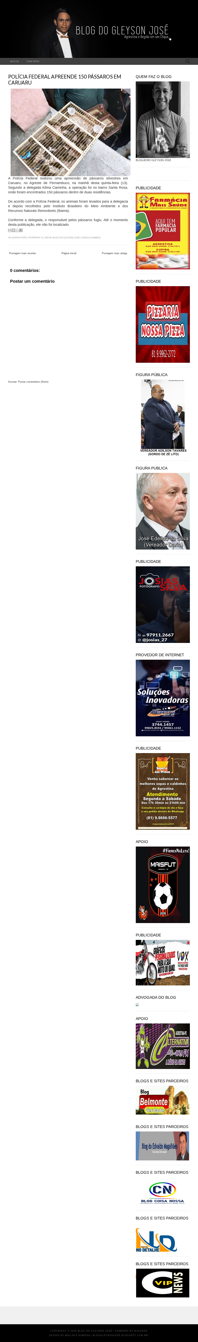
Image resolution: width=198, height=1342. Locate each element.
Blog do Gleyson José (66, 237)
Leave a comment (91, 237)
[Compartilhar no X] (17, 230)
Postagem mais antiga (114, 253)
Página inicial (68, 253)
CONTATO (33, 61)
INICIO (14, 61)
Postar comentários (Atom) (33, 381)
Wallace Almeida (77, 1335)
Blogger (141, 1331)
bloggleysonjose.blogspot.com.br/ (121, 1335)
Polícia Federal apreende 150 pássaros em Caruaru (64, 80)
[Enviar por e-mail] (10, 230)
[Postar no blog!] (13, 230)
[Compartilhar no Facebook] (21, 230)
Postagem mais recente (22, 253)
